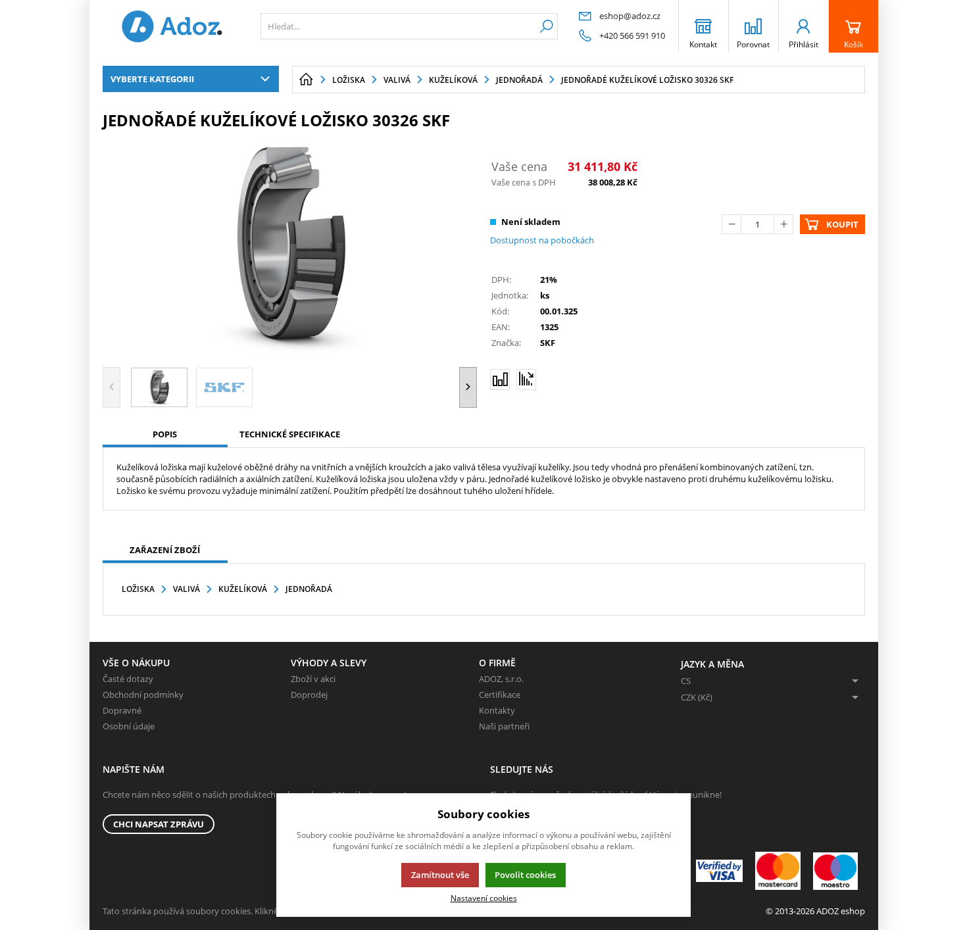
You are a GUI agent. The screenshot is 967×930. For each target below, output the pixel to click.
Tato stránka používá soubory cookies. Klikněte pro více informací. (231, 911)
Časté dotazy (128, 679)
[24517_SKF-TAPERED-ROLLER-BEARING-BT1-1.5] (290, 246)
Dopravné (122, 710)
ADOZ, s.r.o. (501, 679)
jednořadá (308, 589)
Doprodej (309, 694)
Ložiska (138, 589)
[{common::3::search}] (546, 26)
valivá (186, 589)
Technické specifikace (289, 434)
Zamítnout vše (440, 875)
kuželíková (242, 589)
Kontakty (497, 710)
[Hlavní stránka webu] (306, 79)
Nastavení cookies (484, 898)
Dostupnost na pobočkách (542, 240)
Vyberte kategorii (152, 79)
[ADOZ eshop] (171, 26)
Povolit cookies (525, 875)
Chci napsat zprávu (158, 824)
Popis (165, 434)
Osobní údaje (129, 726)
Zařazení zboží (165, 550)
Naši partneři (504, 726)
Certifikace (499, 694)
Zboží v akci (313, 679)
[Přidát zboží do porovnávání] (500, 379)
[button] (468, 387)
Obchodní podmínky (143, 694)
